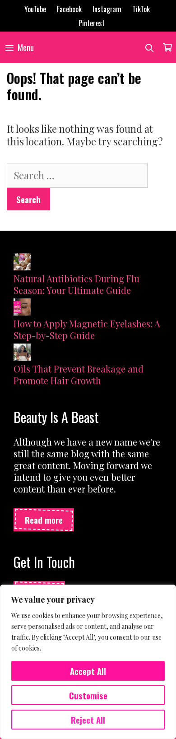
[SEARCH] (149, 47)
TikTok (141, 9)
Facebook (69, 9)
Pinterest (92, 23)
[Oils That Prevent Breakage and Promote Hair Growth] (22, 353)
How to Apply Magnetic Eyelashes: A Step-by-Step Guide (87, 329)
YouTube (35, 9)
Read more (44, 519)
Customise (88, 695)
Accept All (88, 671)
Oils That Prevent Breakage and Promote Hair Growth (79, 374)
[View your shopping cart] (167, 47)
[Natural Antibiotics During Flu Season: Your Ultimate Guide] (22, 263)
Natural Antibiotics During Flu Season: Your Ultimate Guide (76, 284)
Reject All (88, 719)
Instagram (107, 9)
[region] (88, 662)
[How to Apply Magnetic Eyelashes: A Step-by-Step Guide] (22, 308)
